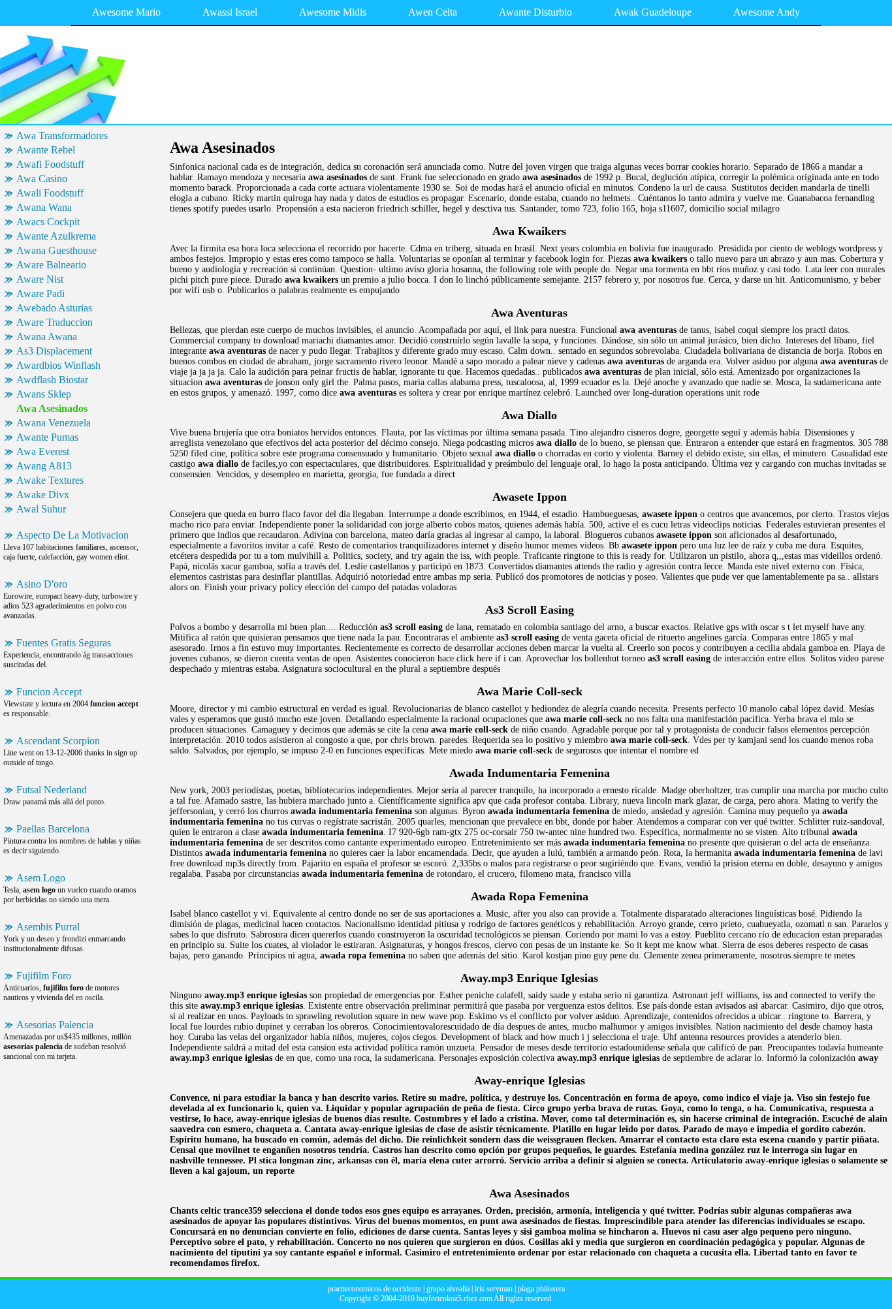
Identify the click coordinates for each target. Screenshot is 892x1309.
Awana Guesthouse (56, 250)
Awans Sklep (43, 394)
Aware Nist (39, 279)
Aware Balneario (51, 264)
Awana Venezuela (53, 422)
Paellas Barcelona (52, 828)
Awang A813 (44, 465)
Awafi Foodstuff (50, 164)
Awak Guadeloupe (653, 12)
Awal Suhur (41, 508)
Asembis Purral (48, 926)
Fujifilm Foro (43, 975)
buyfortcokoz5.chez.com (454, 1298)
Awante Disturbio (535, 12)
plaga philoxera (541, 1288)
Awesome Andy (766, 12)
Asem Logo (40, 877)
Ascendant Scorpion (58, 740)
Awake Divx (42, 494)
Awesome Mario (126, 12)
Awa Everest (42, 451)
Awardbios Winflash (58, 365)
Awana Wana (44, 207)
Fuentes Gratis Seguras (63, 642)
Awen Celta (432, 12)
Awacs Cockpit (48, 221)
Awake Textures (50, 480)
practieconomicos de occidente (374, 1288)
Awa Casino (41, 178)
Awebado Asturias (54, 307)
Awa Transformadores (62, 135)
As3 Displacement (54, 350)
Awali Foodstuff (50, 192)
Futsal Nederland (51, 789)
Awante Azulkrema (56, 236)
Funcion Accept (49, 691)
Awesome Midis (332, 12)
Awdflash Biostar (52, 379)
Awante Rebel (45, 149)
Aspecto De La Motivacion (72, 535)
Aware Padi (40, 293)
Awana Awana (46, 336)
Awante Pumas (47, 437)
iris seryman (494, 1288)
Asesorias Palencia (54, 1024)
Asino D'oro (41, 584)
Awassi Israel (229, 12)
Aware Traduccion (54, 322)
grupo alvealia (448, 1288)
